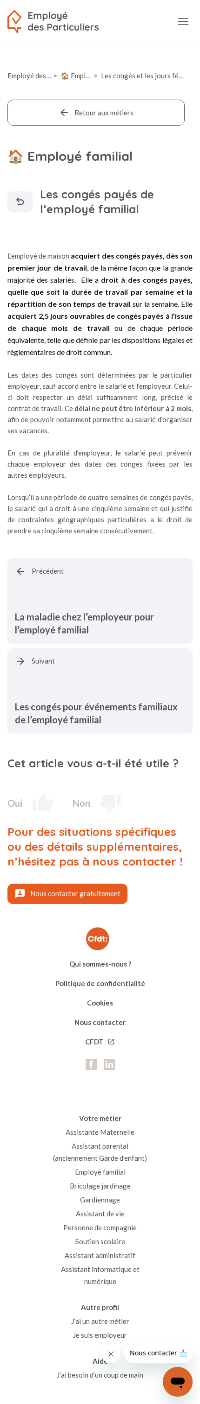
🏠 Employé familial (90, 75)
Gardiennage (100, 1199)
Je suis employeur (100, 1335)
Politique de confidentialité (100, 983)
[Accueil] (53, 21)
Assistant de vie (100, 1213)
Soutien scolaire (100, 1241)
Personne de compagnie (100, 1227)
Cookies (100, 1003)
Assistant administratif (100, 1255)
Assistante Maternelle (100, 1132)
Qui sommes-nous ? (100, 964)
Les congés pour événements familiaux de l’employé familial (96, 713)
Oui (14, 803)
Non (81, 803)
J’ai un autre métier (100, 1321)
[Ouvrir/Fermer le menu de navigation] (183, 22)
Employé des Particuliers (45, 75)
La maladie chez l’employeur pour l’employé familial (84, 623)
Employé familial (100, 1172)
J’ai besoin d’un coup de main (100, 1375)
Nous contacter (100, 1022)
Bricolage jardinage (100, 1186)
